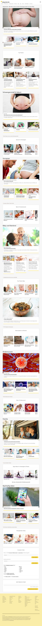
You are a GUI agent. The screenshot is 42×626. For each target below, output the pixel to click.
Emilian (5, 568)
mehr (25, 270)
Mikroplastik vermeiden (8, 520)
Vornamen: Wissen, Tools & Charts (8, 203)
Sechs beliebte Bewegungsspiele (10, 248)
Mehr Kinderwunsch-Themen (7, 396)
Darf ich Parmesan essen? (33, 129)
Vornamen (10, 552)
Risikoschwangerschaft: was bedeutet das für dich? (8, 45)
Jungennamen (20, 552)
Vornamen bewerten (15, 576)
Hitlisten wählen (7, 576)
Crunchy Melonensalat (8, 319)
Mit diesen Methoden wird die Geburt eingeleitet (12, 29)
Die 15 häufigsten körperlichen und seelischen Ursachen (8, 390)
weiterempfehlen (36, 607)
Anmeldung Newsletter (37, 610)
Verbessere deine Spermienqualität (10, 374)
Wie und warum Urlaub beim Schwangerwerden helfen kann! (33, 390)
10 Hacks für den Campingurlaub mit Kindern (12, 441)
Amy (20, 569)
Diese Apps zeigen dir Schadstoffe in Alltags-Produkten (14, 508)
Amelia (21, 568)
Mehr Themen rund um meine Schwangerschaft (10, 136)
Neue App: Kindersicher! (8, 456)
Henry (5, 569)
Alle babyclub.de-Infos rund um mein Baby (10, 277)
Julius (5, 567)
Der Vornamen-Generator (8, 181)
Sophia (21, 567)
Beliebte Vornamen (9, 565)
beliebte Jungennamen (10, 573)
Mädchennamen (14, 552)
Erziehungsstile (31, 456)
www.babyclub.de (10, 616)
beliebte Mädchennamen (11, 574)
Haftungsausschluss (12, 620)
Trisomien (18, 129)
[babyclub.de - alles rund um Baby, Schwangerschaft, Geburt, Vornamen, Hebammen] (5, 2)
